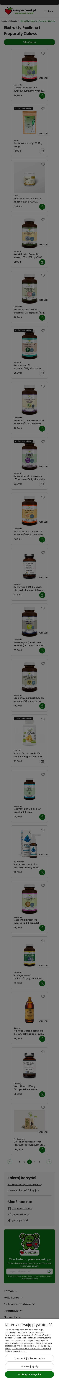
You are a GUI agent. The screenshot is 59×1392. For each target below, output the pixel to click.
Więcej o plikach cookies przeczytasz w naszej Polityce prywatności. (28, 1350)
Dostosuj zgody (29, 1366)
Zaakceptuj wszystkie (29, 1374)
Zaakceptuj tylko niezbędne (29, 1358)
